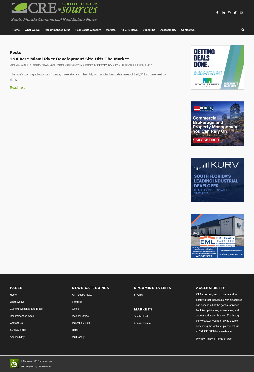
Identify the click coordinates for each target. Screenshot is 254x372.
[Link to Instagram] (229, 12)
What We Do (17, 301)
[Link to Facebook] (217, 12)
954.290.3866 (207, 331)
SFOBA (138, 294)
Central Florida (142, 323)
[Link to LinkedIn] (223, 12)
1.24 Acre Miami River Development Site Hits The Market (69, 58)
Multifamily (100, 64)
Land (52, 64)
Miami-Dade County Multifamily (75, 64)
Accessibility (17, 336)
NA (110, 64)
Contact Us (16, 322)
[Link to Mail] (241, 12)
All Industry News (82, 294)
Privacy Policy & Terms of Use (214, 338)
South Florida (141, 316)
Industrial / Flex (81, 322)
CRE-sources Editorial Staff (134, 64)
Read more (18, 87)
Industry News (40, 64)
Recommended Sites (22, 315)
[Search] (241, 30)
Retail (75, 329)
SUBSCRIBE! (18, 329)
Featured (77, 301)
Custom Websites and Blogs (26, 308)
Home (13, 294)
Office (75, 308)
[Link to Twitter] (235, 12)
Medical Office (80, 315)
